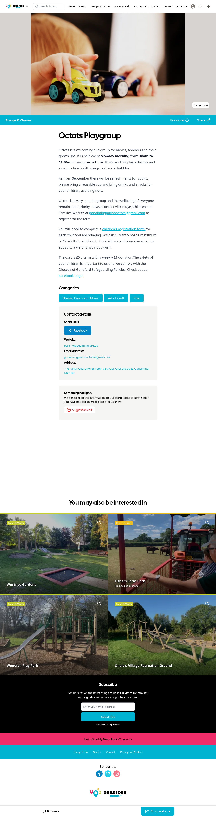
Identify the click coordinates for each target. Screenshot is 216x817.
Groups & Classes (18, 120)
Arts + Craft (116, 298)
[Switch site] (27, 6)
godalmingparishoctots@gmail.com (117, 213)
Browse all (53, 811)
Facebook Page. (71, 275)
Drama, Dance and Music (81, 298)
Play (137, 298)
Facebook (80, 330)
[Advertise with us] (208, 6)
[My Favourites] (200, 6)
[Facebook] (99, 773)
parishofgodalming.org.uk (81, 346)
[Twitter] (108, 773)
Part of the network (108, 739)
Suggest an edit (82, 410)
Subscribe (108, 717)
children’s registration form (124, 229)
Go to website (160, 811)
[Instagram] (116, 773)
